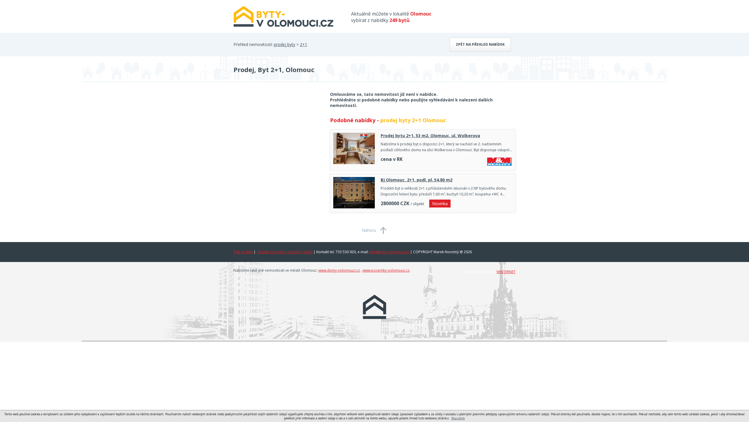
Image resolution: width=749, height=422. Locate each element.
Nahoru (369, 230)
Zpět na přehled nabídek (480, 44)
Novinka (440, 203)
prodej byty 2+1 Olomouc (413, 120)
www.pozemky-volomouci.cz (386, 270)
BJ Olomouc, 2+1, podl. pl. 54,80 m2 (416, 180)
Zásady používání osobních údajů (284, 251)
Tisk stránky (243, 251)
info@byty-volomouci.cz (389, 251)
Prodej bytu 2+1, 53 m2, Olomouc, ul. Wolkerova (430, 135)
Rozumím (458, 418)
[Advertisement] (277, 138)
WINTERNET (506, 271)
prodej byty (284, 44)
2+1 (303, 44)
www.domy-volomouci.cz (339, 270)
